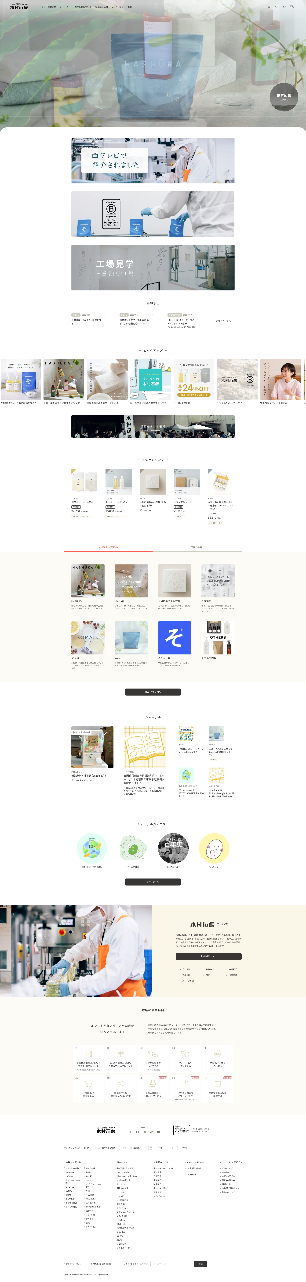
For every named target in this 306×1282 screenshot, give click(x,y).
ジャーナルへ (153, 881)
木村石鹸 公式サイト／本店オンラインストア (83, 1274)
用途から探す (198, 547)
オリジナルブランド (108, 547)
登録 (200, 1263)
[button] (292, 7)
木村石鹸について (208, 956)
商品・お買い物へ (153, 691)
